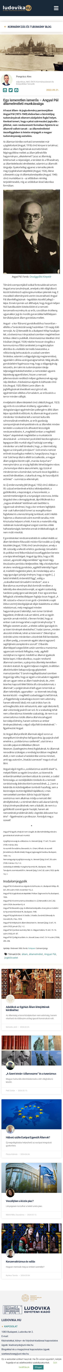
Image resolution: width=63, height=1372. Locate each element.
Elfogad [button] (38, 1367)
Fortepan (31, 948)
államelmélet (36, 954)
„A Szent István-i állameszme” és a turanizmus (31, 1073)
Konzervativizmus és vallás (20, 1261)
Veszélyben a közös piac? (20, 1201)
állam (25, 954)
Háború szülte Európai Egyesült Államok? (28, 1137)
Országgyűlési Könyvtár (40, 276)
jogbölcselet (11, 957)
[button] (56, 8)
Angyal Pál (50, 954)
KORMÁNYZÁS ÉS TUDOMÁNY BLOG (29, 27)
